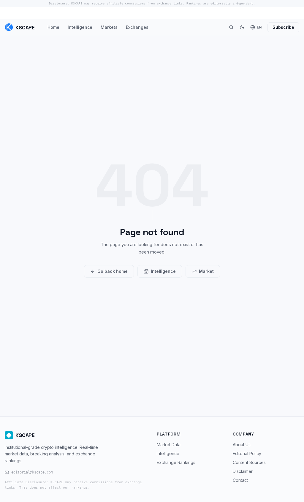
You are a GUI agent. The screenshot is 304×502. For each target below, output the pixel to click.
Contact (240, 480)
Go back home (112, 271)
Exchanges (137, 27)
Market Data (168, 444)
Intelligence (80, 27)
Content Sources (249, 462)
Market (206, 271)
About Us (242, 444)
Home (53, 27)
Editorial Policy (247, 453)
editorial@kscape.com (32, 472)
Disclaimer (243, 471)
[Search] (231, 27)
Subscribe (283, 27)
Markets (109, 27)
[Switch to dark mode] (242, 27)
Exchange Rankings (176, 462)
